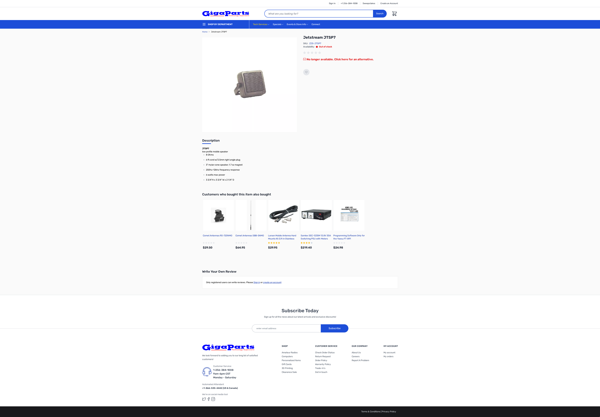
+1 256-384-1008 (349, 3)
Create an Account (389, 3)
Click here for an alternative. (354, 59)
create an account (272, 282)
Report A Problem (360, 360)
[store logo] (225, 13)
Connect (316, 24)
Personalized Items (291, 360)
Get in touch (321, 372)
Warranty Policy (323, 364)
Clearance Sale (289, 372)
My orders (388, 356)
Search (380, 13)
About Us (356, 352)
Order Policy (321, 360)
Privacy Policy (389, 411)
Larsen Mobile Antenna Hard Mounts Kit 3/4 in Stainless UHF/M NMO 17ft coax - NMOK (283, 238)
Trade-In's (320, 368)
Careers (356, 356)
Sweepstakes (369, 3)
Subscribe (335, 328)
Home (205, 32)
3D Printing (287, 368)
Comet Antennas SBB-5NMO (249, 235)
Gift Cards (287, 364)
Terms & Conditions (371, 411)
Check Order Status (325, 352)
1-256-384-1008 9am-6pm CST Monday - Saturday (224, 373)
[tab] (211, 141)
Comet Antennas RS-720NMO (217, 235)
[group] (312, 53)
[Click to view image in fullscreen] (249, 84)
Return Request (323, 356)
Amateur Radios (290, 352)
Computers (287, 356)
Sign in (256, 282)
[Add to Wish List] (306, 72)
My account (389, 352)
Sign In (332, 3)
